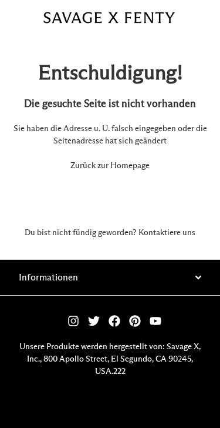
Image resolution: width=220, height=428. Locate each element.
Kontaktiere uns (166, 233)
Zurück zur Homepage (110, 166)
